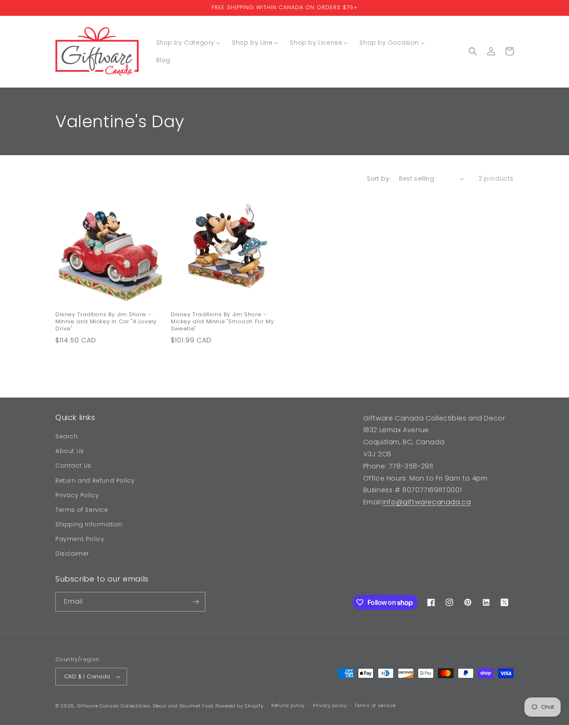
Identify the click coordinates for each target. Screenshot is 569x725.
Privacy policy (330, 705)
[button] (473, 51)
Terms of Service (81, 510)
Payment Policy (79, 539)
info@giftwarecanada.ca (426, 502)
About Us (69, 451)
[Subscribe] (196, 602)
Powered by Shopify (239, 705)
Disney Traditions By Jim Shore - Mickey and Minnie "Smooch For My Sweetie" (222, 321)
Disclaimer (72, 554)
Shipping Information (88, 524)
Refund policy (288, 705)
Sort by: (378, 178)
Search (66, 436)
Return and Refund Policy (95, 480)
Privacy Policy (77, 495)
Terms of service (374, 705)
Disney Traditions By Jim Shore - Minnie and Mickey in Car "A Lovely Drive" (105, 321)
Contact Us (73, 465)
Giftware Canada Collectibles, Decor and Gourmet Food (145, 705)
